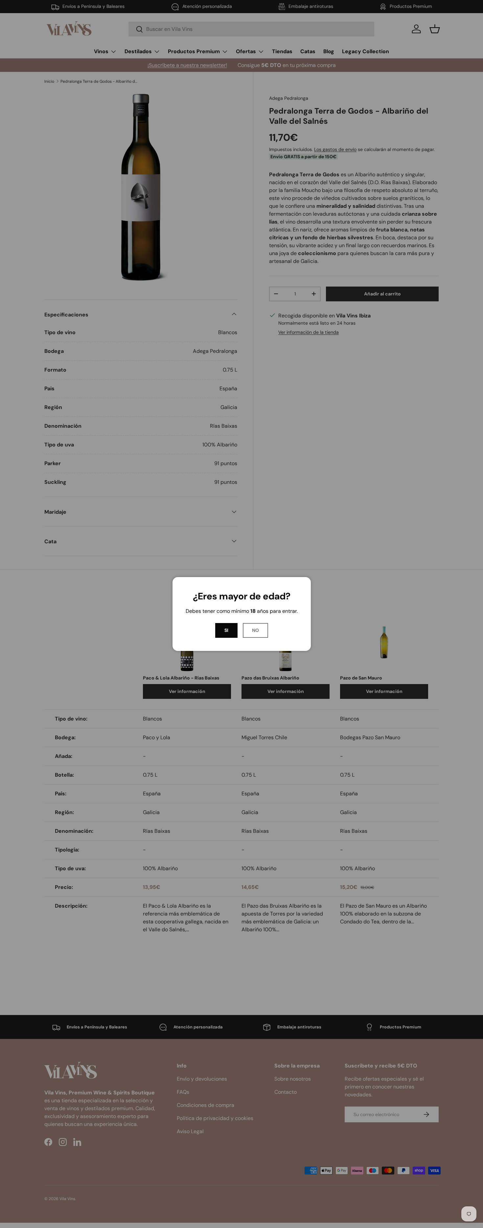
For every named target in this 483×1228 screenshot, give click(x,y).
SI (226, 630)
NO (255, 630)
